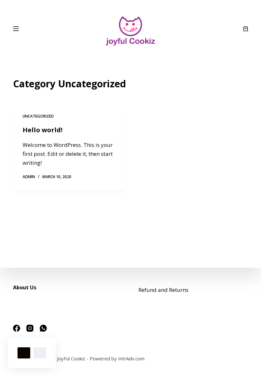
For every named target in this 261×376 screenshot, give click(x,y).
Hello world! (42, 130)
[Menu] (16, 29)
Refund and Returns (163, 289)
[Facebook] (16, 328)
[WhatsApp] (43, 328)
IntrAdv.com (131, 358)
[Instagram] (29, 328)
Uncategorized (38, 116)
